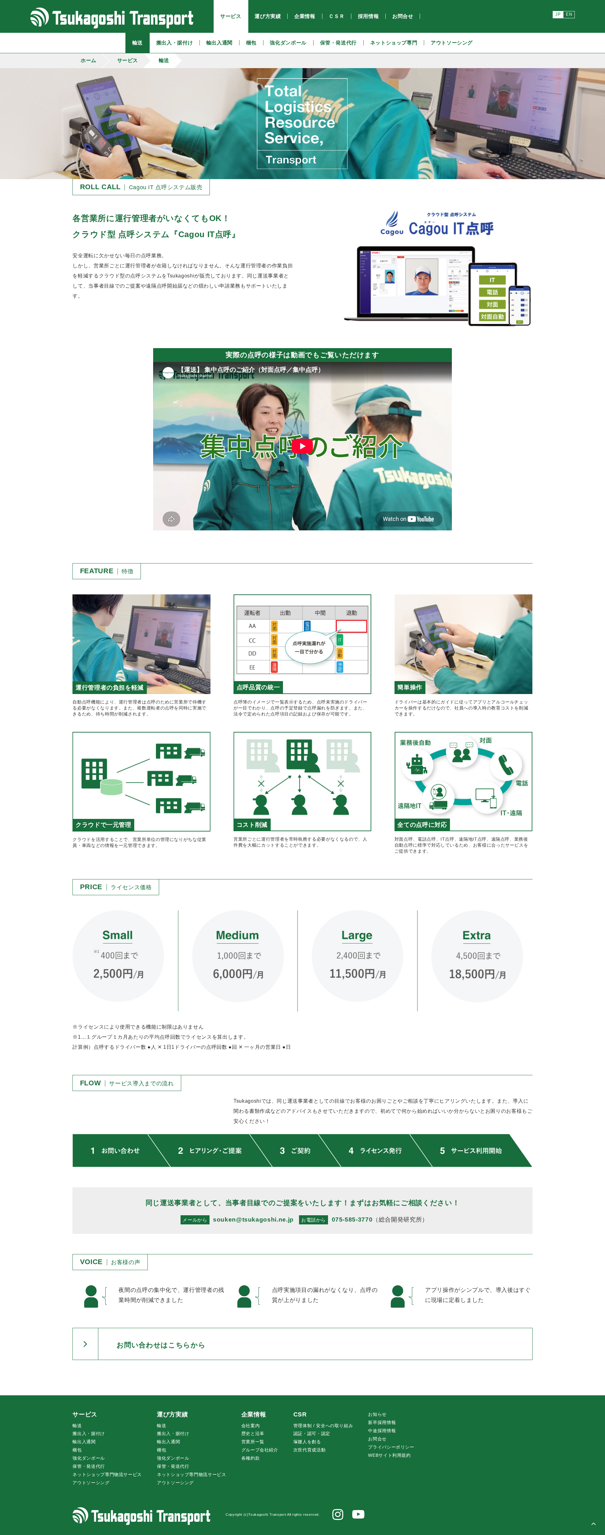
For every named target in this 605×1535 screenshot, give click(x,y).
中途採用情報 (382, 1430)
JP (558, 14)
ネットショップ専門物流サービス (107, 1474)
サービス (127, 60)
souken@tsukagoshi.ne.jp (253, 1219)
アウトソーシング (90, 1482)
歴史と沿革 (252, 1433)
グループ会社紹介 (259, 1449)
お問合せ (377, 1438)
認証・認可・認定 (311, 1433)
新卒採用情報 (382, 1422)
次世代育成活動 (309, 1449)
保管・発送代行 (88, 1466)
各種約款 (250, 1458)
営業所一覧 (252, 1441)
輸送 (164, 60)
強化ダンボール (88, 1458)
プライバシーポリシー (391, 1447)
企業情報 (253, 1414)
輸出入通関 (83, 1441)
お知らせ (377, 1414)
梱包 (77, 1449)
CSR (300, 1414)
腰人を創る (307, 1441)
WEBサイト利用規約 (389, 1455)
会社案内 (250, 1425)
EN (569, 14)
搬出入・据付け (88, 1433)
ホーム (88, 60)
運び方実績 (172, 1414)
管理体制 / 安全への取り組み (323, 1425)
